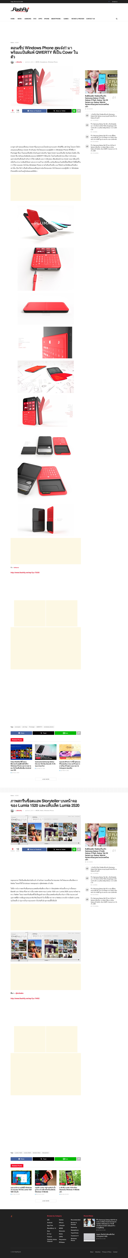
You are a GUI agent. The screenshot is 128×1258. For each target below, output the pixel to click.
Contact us (114, 1)
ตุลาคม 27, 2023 (15, 772)
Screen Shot (36, 1153)
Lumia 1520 (18, 1153)
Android (49, 1222)
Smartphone (56, 19)
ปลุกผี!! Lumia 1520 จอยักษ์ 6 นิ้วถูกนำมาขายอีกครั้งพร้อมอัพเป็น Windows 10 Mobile (45, 1189)
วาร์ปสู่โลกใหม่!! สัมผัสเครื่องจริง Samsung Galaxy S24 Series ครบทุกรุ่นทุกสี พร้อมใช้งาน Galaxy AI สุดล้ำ (104, 116)
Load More (45, 779)
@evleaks (19, 993)
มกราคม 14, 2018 (15, 1194)
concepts (17, 727)
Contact (115, 1252)
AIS (48, 1220)
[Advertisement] (83, 9)
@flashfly (19, 62)
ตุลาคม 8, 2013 (29, 62)
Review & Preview (77, 19)
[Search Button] (116, 18)
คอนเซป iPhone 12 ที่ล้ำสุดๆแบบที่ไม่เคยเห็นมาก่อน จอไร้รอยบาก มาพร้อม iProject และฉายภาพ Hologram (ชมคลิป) (69, 765)
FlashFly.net (18, 1252)
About (91, 1252)
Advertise (97, 1252)
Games (66, 19)
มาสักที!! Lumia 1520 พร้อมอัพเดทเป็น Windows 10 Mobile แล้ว (69, 1189)
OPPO (40, 19)
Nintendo (62, 1231)
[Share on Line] (74, 111)
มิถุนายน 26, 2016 (64, 1194)
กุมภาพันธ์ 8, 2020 (64, 770)
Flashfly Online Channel (52, 1240)
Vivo (34, 19)
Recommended (75, 1220)
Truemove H (74, 1236)
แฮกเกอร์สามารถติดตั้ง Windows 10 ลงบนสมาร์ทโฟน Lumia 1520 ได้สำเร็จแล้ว (21, 1189)
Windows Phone (53, 62)
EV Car (49, 1234)
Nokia (41, 810)
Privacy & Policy (106, 1252)
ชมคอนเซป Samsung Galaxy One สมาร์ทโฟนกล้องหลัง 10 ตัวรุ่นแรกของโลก (45, 764)
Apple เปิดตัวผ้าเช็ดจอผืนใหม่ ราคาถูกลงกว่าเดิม (105, 1235)
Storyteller (45, 1153)
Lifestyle (62, 1225)
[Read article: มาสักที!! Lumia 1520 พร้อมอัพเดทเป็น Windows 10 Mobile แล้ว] (70, 1178)
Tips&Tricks (74, 1233)
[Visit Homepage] (20, 10)
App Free (50, 1225)
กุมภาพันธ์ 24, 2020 (40, 768)
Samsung (28, 19)
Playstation (62, 1239)
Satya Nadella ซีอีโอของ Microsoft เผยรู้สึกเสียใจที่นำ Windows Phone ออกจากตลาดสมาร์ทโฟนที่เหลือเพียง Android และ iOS (21, 766)
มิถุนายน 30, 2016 (40, 1194)
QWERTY (39, 727)
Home (13, 19)
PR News (62, 1242)
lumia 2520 (27, 1153)
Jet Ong (24, 727)
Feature (49, 1237)
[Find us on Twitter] (111, 1)
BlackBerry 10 (51, 1228)
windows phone (49, 727)
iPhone (46, 19)
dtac (48, 1231)
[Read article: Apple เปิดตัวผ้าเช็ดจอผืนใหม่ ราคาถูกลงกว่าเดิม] (89, 1237)
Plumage (31, 727)
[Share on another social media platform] (79, 111)
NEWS (19, 19)
